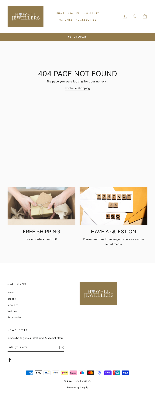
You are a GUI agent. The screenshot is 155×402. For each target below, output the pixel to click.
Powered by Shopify (77, 387)
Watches (66, 20)
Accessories (86, 20)
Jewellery (91, 13)
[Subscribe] (61, 347)
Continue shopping (77, 88)
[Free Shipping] (41, 206)
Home (60, 13)
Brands (74, 13)
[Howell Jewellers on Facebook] (10, 359)
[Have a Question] (113, 206)
